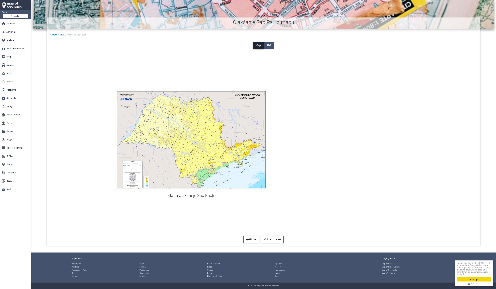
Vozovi (278, 267)
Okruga (210, 270)
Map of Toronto (388, 273)
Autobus (75, 276)
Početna (53, 35)
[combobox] (15, 16)
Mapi (258, 45)
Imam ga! (474, 279)
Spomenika (144, 273)
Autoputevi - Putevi (80, 270)
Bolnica (143, 267)
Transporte (280, 270)
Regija (209, 273)
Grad (277, 276)
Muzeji (142, 276)
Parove (4, 12)
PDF (268, 45)
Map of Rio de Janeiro (391, 267)
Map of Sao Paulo (389, 270)
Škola (142, 264)
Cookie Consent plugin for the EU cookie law (474, 283)
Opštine (278, 264)
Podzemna (144, 270)
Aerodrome (76, 264)
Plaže (209, 267)
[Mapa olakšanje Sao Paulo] (191, 140)
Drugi (62, 35)
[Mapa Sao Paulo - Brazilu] (15, 9)
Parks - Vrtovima (214, 264)
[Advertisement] (263, 67)
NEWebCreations (272, 286)
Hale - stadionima (214, 276)
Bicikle (277, 273)
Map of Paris (387, 264)
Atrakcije (75, 267)
